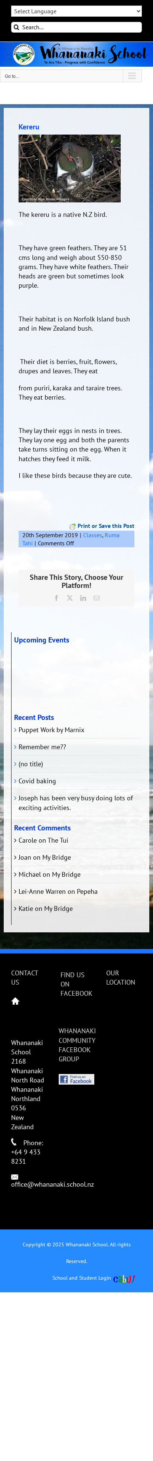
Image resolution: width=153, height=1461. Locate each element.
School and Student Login (81, 1278)
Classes (92, 535)
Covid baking (37, 781)
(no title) (31, 764)
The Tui (58, 840)
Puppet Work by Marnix (51, 729)
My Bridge (56, 857)
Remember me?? (42, 747)
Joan (25, 857)
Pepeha (87, 891)
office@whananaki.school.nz (52, 1184)
